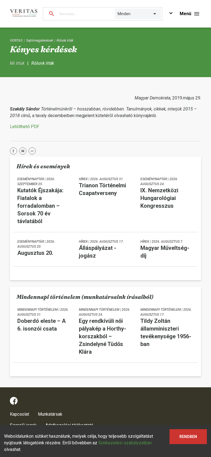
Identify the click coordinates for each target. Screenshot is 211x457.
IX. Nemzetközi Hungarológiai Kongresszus (159, 198)
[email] (24, 151)
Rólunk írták (65, 40)
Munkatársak (50, 414)
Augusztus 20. (35, 253)
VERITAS (16, 40)
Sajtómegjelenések (39, 40)
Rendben (188, 436)
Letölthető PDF (24, 126)
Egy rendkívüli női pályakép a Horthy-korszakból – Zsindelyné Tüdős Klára (102, 336)
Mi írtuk (17, 63)
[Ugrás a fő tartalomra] (171, 14)
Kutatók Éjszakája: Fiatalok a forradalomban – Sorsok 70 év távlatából (40, 206)
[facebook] (14, 151)
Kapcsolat (19, 414)
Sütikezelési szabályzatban (125, 442)
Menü (185, 13)
